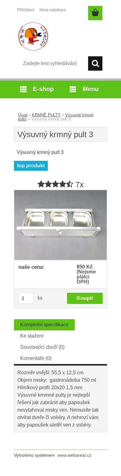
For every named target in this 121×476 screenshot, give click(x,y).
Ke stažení (31, 335)
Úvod (22, 115)
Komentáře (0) (36, 358)
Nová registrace (52, 10)
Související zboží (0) (42, 347)
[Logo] (60, 36)
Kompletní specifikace (44, 324)
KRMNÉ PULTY (46, 115)
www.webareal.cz (74, 455)
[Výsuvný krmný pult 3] (60, 192)
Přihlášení (25, 10)
